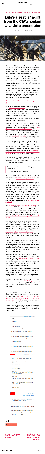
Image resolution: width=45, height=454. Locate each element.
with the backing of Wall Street (25, 179)
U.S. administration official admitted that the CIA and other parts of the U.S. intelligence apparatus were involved (22, 298)
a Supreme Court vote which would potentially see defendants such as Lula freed (22, 152)
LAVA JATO (8, 12)
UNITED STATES (36, 12)
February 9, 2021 (28, 30)
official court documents (17, 108)
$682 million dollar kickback (18, 136)
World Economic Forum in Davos (28, 258)
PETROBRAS (20, 12)
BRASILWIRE (22, 3)
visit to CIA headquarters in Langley (25, 177)
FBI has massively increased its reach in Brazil (22, 205)
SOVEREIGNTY (27, 12)
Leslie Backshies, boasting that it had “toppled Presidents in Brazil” (22, 216)
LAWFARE (14, 12)
